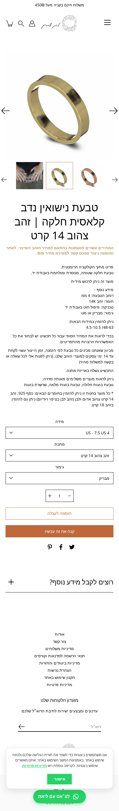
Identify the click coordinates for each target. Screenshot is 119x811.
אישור (59, 779)
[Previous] (113, 110)
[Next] (5, 110)
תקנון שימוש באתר (59, 677)
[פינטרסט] (50, 547)
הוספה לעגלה (59, 513)
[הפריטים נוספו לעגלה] (10, 23)
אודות (59, 634)
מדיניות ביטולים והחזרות (59, 663)
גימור (59, 466)
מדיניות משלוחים (59, 648)
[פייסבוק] (61, 547)
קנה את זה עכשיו (59, 531)
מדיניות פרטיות (59, 684)
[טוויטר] (72, 547)
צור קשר (59, 641)
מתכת (60, 444)
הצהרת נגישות (59, 670)
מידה (59, 421)
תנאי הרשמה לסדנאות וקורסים (59, 655)
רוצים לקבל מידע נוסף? (81, 581)
